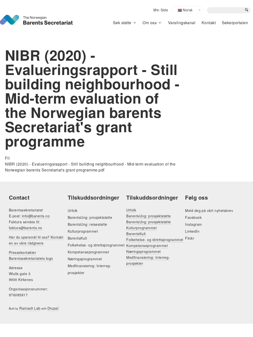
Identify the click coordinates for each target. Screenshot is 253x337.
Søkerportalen (235, 22)
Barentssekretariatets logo (31, 258)
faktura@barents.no (25, 227)
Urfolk (73, 210)
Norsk (187, 9)
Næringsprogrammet (85, 258)
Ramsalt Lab (29, 308)
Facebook (193, 217)
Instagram (193, 224)
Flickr (189, 238)
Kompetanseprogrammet (88, 251)
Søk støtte (122, 22)
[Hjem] (36, 17)
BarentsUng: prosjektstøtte (90, 217)
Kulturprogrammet (83, 231)
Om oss (150, 22)
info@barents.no (36, 215)
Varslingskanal (182, 22)
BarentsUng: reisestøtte (87, 224)
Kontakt (209, 22)
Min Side (160, 9)
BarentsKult (77, 238)
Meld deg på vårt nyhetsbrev (209, 210)
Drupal (53, 308)
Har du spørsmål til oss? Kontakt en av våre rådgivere (36, 240)
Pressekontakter (22, 252)
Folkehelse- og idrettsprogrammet (96, 245)
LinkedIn (192, 231)
